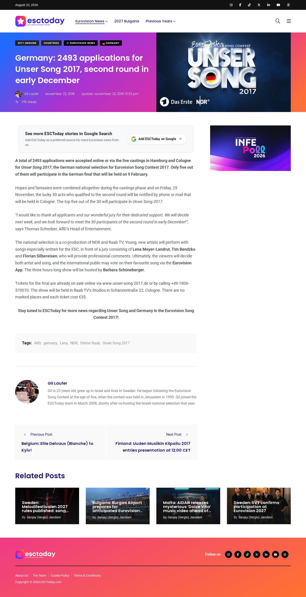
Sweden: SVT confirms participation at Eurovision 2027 (256, 506)
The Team (39, 575)
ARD (37, 343)
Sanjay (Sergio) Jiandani (44, 517)
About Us (21, 575)
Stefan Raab (90, 343)
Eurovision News (89, 21)
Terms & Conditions (87, 575)
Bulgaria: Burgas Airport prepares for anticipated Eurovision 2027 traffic (117, 508)
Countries (51, 43)
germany (50, 343)
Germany (112, 43)
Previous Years (159, 21)
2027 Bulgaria (126, 21)
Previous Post (41, 434)
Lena (64, 343)
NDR (74, 343)
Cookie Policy (60, 575)
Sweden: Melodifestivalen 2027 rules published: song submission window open (45, 511)
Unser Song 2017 (116, 343)
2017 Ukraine (27, 43)
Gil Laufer (57, 383)
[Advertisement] (250, 209)
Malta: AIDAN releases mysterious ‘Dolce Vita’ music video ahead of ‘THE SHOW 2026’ (187, 508)
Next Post (173, 434)
